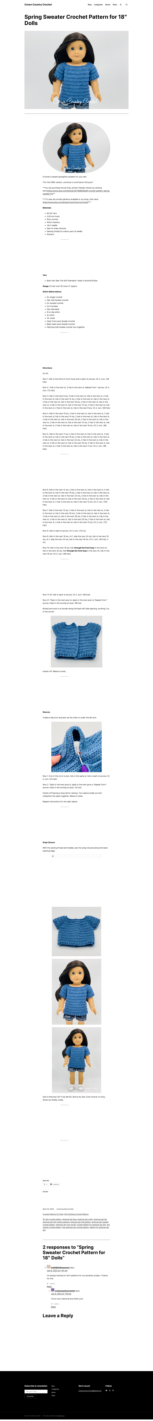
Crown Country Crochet (38, 4)
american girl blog (69, 1219)
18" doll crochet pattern (52, 1219)
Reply (49, 1286)
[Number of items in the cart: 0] (126, 5)
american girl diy (100, 1219)
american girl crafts (85, 1219)
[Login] (121, 5)
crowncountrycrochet (65, 1291)
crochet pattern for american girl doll (91, 1225)
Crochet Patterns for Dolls (53, 1214)
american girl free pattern (81, 1222)
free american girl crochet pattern (75, 1227)
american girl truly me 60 (66, 1225)
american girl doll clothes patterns (56, 1222)
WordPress (61, 1416)
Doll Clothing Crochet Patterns (76, 1214)
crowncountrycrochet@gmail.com (89, 1391)
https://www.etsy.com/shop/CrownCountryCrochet (65, 202)
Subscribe (30, 1396)
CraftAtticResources (60, 1267)
